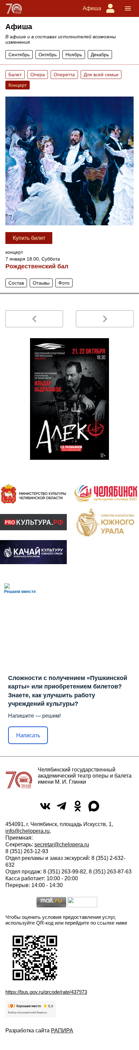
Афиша (92, 8)
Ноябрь (73, 54)
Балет (15, 74)
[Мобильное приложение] (33, 552)
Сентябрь (19, 54)
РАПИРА (62, 1030)
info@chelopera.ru (27, 831)
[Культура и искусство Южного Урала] (105, 522)
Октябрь (47, 54)
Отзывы (41, 283)
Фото (64, 283)
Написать (28, 735)
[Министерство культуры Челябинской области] (33, 494)
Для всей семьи (101, 74)
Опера (37, 74)
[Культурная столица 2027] (105, 493)
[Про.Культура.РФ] (33, 522)
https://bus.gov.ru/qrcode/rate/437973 (46, 992)
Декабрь (100, 54)
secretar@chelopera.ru (61, 844)
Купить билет (29, 238)
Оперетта (64, 74)
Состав (16, 283)
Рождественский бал (36, 266)
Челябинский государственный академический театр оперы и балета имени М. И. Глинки (85, 776)
